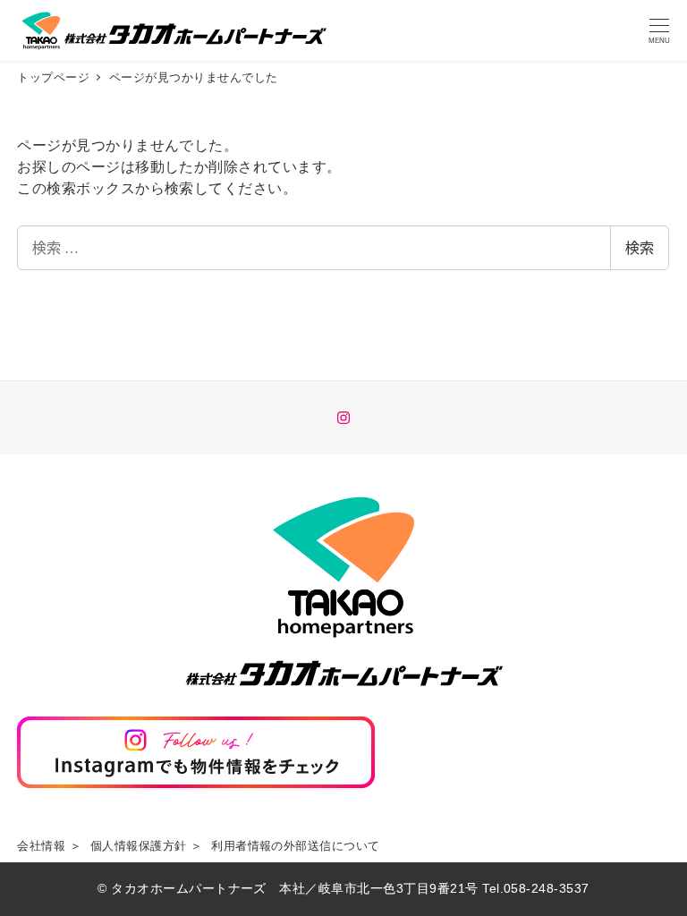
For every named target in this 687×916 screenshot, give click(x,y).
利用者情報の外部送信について (295, 845)
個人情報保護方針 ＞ (146, 845)
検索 (639, 247)
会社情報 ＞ (49, 845)
